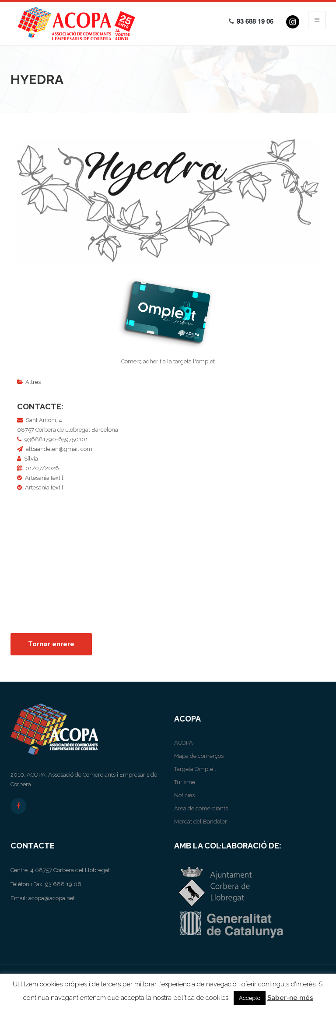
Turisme (184, 782)
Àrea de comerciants (201, 808)
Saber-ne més (290, 998)
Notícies (184, 795)
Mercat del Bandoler (200, 821)
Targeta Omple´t (195, 769)
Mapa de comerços (199, 756)
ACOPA (183, 742)
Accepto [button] (249, 998)
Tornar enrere (51, 644)
